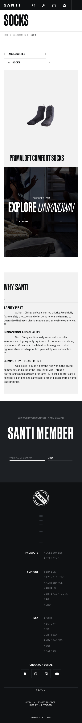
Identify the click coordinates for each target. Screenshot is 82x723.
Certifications (56, 593)
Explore (23, 221)
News (47, 645)
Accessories (19, 35)
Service (50, 571)
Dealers (50, 651)
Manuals (50, 588)
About (48, 618)
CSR (46, 629)
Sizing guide (54, 577)
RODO (47, 604)
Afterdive (51, 558)
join (50, 458)
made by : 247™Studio (41, 705)
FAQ (46, 599)
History (50, 623)
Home (6, 35)
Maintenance (53, 582)
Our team (51, 634)
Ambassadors (53, 640)
